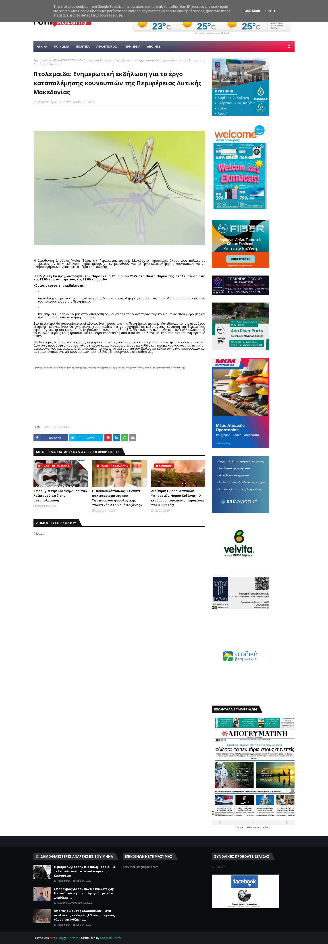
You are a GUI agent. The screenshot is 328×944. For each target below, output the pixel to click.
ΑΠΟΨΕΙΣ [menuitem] (154, 46)
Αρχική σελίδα (42, 60)
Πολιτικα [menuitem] (83, 46)
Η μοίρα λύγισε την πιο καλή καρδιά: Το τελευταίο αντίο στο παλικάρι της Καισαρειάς (84, 871)
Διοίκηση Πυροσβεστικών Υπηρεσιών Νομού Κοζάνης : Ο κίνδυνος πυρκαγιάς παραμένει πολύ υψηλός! (177, 498)
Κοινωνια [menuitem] (61, 46)
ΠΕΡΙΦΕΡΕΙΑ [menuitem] (132, 46)
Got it (270, 11)
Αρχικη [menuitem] (42, 46)
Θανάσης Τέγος (46, 102)
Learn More (251, 11)
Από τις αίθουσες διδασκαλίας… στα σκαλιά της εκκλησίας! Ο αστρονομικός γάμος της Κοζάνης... (84, 915)
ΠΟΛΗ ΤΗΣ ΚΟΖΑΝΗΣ (67, 60)
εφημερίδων (263, 827)
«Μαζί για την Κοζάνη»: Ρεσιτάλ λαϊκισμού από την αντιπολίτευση (60, 495)
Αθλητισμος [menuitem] (106, 46)
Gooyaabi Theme (111, 938)
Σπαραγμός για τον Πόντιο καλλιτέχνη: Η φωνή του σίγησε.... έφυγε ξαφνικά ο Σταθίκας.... (84, 893)
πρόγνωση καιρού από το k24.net (211, 33)
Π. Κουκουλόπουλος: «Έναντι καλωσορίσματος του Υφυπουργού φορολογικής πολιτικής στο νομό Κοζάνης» (117, 498)
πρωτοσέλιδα (246, 827)
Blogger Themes (68, 938)
